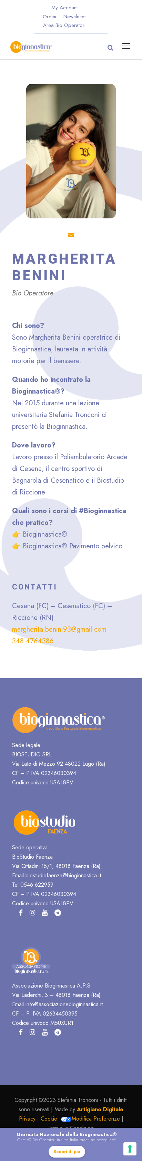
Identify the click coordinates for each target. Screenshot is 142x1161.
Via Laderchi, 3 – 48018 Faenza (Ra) (56, 995)
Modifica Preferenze (96, 1119)
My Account (64, 7)
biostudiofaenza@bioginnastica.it (63, 875)
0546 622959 (36, 885)
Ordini (49, 16)
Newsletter (74, 16)
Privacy (27, 1119)
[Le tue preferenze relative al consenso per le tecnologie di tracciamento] (129, 1148)
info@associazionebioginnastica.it (64, 1004)
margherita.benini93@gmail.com (59, 629)
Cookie (49, 1119)
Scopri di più (66, 1151)
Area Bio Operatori (64, 25)
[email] (71, 234)
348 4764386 (33, 641)
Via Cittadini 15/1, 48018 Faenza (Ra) (56, 866)
